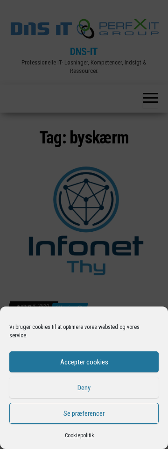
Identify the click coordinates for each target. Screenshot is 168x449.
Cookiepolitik (79, 435)
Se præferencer (84, 413)
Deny (84, 388)
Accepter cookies (84, 362)
